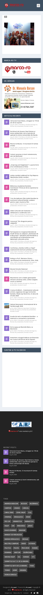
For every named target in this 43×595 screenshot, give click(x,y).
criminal (8, 517)
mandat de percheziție (13, 535)
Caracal (26, 508)
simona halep (10, 557)
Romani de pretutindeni (17, 126)
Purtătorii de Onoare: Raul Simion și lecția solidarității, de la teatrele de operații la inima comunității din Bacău (24, 133)
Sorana (26, 557)
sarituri (17, 552)
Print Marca (22, 124)
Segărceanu (27, 552)
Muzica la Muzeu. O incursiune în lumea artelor (24, 144)
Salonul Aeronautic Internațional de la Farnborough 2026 (23, 305)
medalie (25, 539)
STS (33, 557)
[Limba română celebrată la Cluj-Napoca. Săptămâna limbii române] (6, 176)
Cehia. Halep (20, 512)
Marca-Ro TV (17, 593)
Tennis (7, 570)
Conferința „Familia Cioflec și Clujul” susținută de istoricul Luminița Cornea (23, 249)
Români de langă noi (31, 124)
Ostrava (32, 543)
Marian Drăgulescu (12, 539)
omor (23, 543)
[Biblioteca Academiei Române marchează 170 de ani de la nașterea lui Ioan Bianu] (6, 187)
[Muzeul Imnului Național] (6, 270)
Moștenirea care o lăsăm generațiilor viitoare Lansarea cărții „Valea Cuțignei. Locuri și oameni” (24, 279)
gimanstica (17, 521)
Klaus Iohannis (10, 530)
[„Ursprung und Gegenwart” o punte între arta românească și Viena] (6, 166)
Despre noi (8, 593)
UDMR (15, 570)
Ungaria (23, 570)
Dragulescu (18, 517)
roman (35, 548)
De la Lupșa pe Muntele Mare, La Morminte (21, 328)
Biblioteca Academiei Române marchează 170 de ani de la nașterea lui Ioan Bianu (24, 188)
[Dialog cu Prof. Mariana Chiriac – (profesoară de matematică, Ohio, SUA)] (6, 259)
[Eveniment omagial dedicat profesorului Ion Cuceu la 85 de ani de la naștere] (6, 338)
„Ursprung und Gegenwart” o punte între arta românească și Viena (24, 166)
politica (8, 548)
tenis (32, 566)
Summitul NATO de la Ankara (16, 566)
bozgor (24, 504)
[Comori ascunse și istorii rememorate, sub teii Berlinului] (6, 155)
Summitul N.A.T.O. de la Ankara (16, 561)
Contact (25, 593)
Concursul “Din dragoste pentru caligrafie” (21, 222)
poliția (16, 548)
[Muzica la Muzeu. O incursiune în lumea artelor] (6, 145)
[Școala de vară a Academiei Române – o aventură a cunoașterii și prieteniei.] (6, 317)
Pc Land (13, 587)
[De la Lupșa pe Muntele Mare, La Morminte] (6, 328)
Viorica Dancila (10, 575)
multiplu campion (11, 543)
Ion (13, 526)
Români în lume (28, 126)
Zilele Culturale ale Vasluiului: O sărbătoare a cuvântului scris (21, 211)
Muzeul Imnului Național (19, 269)
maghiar (22, 530)
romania (8, 552)
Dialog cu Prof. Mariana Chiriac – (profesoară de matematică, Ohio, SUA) (24, 259)
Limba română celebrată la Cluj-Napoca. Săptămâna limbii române (24, 176)
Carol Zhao (9, 512)
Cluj (29, 512)
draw (28, 517)
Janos (30, 526)
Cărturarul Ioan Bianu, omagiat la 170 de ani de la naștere (24, 122)
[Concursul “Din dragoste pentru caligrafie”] (6, 222)
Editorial (20, 308)
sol (19, 557)
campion (8, 508)
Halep (7, 526)
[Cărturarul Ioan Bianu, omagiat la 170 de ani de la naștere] (6, 122)
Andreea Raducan (11, 504)
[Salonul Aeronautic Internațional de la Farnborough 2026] (6, 305)
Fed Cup (7, 521)
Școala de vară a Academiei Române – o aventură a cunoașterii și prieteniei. (24, 317)
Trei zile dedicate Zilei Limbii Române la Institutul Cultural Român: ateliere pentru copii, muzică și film (24, 200)
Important (26, 308)
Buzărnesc (34, 504)
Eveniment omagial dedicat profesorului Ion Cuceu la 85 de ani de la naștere (24, 338)
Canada (17, 508)
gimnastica (29, 521)
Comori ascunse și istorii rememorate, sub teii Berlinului (23, 155)
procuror (25, 548)
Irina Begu (21, 526)
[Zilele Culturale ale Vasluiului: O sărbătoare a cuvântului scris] (6, 212)
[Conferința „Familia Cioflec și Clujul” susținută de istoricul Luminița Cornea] (6, 249)
